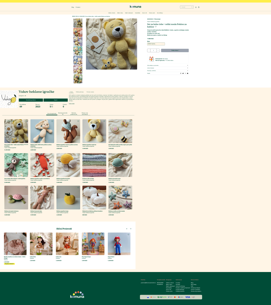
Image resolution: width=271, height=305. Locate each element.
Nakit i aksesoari (170, 286)
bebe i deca (75, 16)
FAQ (192, 286)
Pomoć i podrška (195, 289)
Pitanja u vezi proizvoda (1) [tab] (85, 113)
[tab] (71, 91)
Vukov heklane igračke (153, 21)
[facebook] (180, 73)
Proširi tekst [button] (71, 103)
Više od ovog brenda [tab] (51, 113)
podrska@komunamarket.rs (148, 283)
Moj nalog (193, 284)
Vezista (6, 260)
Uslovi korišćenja (180, 286)
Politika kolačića (180, 291)
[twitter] (183, 73)
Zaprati (55, 100)
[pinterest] (185, 73)
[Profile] (196, 7)
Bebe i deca (169, 284)
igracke (82, 16)
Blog (73, 7)
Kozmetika (169, 288)
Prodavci (78, 7)
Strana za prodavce (196, 291)
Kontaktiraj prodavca (31, 100)
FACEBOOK (160, 284)
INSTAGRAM (160, 283)
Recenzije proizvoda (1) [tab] (62, 113)
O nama (178, 283)
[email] (187, 73)
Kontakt (178, 284)
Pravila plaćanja (180, 289)
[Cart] (199, 7)
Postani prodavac (195, 288)
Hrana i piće (169, 291)
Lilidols (32, 258)
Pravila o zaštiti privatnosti (183, 288)
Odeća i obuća (170, 283)
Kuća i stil (168, 289)
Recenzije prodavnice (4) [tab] (74, 113)
